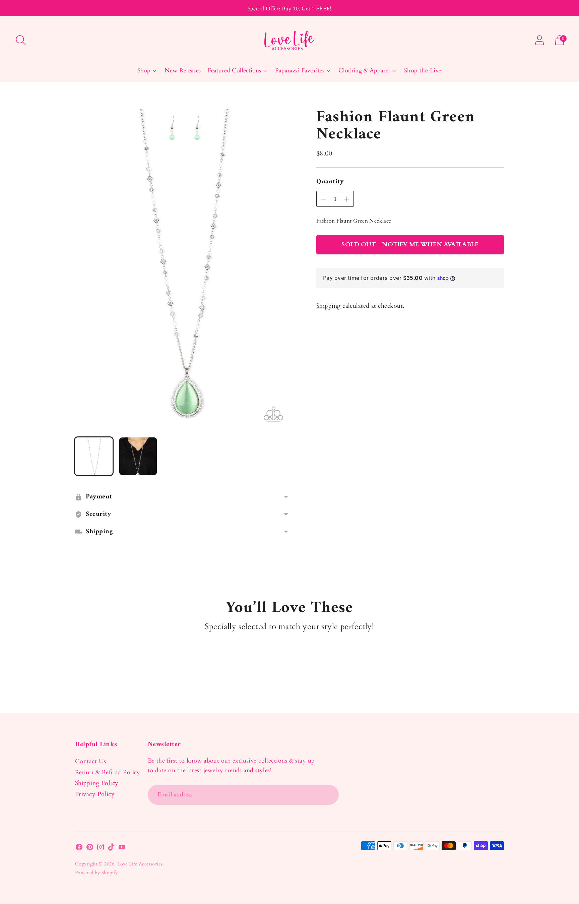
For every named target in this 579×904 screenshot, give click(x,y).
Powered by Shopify (96, 872)
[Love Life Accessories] (289, 40)
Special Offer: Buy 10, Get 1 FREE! (290, 8)
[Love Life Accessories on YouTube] (122, 848)
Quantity (329, 182)
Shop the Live (423, 70)
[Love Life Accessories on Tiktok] (111, 848)
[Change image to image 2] (138, 456)
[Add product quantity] (323, 199)
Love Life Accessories (139, 864)
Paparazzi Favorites (299, 70)
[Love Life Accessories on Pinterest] (90, 848)
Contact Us (90, 761)
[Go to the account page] (539, 40)
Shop (143, 70)
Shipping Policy (97, 783)
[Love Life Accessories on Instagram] (100, 848)
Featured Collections (234, 70)
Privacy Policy (95, 794)
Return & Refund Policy (107, 772)
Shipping (328, 306)
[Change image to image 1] (94, 456)
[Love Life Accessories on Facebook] (79, 848)
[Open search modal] (20, 40)
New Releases (183, 70)
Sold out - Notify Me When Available (409, 244)
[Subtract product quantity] (346, 199)
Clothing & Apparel (364, 70)
